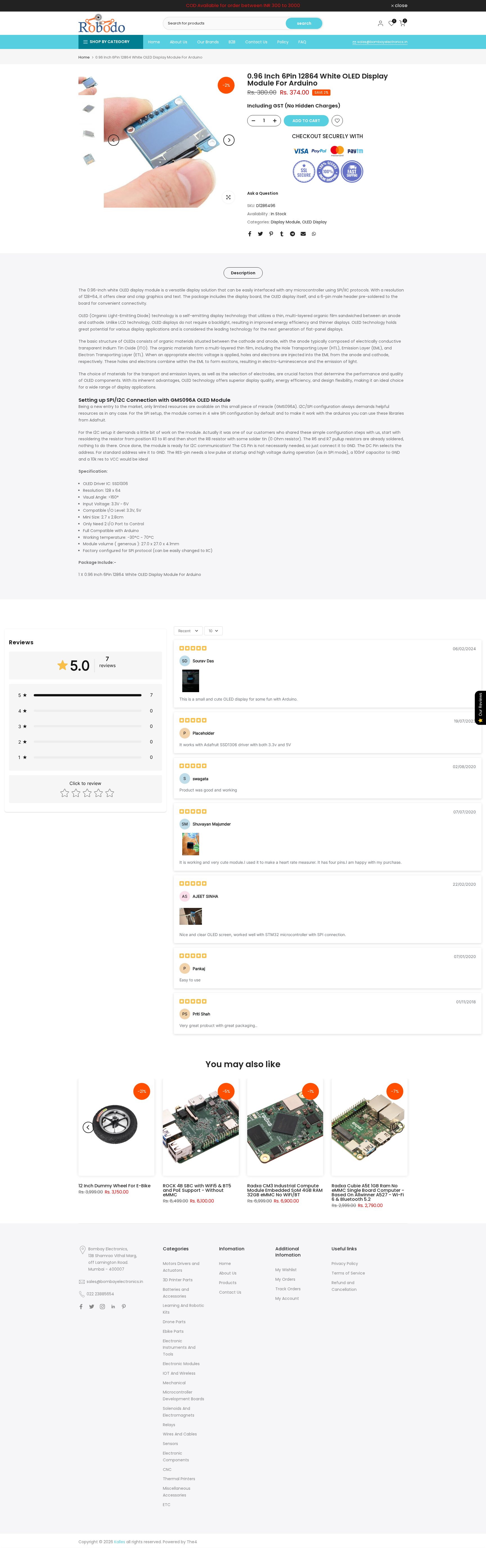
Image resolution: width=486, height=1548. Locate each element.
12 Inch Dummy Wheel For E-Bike (114, 1186)
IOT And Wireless (179, 1373)
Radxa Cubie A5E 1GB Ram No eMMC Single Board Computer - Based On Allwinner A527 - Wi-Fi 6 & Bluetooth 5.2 (368, 1192)
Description (243, 272)
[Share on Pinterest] (271, 233)
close (88, 5)
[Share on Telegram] (292, 233)
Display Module (285, 222)
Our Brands (208, 42)
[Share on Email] (303, 233)
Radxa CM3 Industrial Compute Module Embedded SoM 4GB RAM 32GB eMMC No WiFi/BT (285, 1190)
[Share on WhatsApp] (313, 233)
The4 (192, 1542)
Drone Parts (174, 1322)
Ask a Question (262, 193)
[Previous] (113, 140)
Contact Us (256, 42)
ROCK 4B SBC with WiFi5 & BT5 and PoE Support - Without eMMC (197, 1190)
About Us (178, 42)
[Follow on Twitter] (91, 1306)
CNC (167, 1469)
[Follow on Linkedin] (113, 1306)
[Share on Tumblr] (281, 233)
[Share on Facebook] (249, 233)
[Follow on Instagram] (102, 1306)
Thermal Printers (179, 1479)
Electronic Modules (181, 1364)
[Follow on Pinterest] (123, 1306)
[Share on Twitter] (260, 233)
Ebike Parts (173, 1331)
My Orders (285, 1279)
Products (228, 1282)
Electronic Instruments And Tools (179, 1347)
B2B (232, 42)
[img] (192, 649)
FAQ (302, 42)
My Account (287, 1298)
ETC (166, 1504)
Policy (283, 42)
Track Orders (288, 1289)
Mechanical (174, 1383)
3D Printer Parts (178, 1280)
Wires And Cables (180, 1434)
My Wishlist (286, 1270)
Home (154, 42)
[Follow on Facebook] (81, 1306)
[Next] (229, 140)
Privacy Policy (345, 1263)
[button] (86, 695)
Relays (169, 1425)
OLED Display (314, 222)
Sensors (170, 1443)
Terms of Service (348, 1273)
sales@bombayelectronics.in (382, 41)
